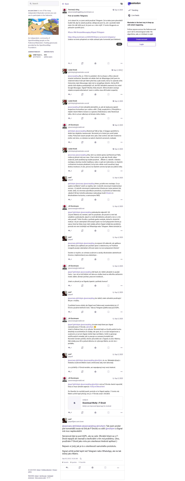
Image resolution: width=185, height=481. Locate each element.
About (38, 470)
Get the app (43, 476)
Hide (119, 44)
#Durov (70, 32)
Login (142, 44)
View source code (40, 478)
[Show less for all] (122, 3)
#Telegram (100, 32)
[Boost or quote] (82, 63)
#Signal (93, 32)
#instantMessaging (83, 32)
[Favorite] (95, 63)
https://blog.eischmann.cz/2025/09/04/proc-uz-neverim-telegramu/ (92, 37)
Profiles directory (46, 470)
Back (67, 4)
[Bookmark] (108, 63)
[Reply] (67, 467)
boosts (65, 462)
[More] (121, 63)
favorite (82, 462)
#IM (75, 32)
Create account (141, 39)
